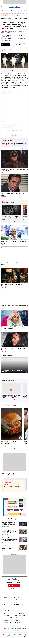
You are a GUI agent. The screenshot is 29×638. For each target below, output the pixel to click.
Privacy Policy (7, 622)
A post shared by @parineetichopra (14, 130)
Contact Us (6, 615)
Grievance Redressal (21, 615)
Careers (6, 620)
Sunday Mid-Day (20, 602)
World (5, 604)
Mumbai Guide (19, 604)
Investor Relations (20, 618)
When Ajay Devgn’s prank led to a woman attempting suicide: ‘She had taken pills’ (14, 144)
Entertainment (7, 599)
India (5, 602)
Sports (17, 597)
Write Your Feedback (13, 585)
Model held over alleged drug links (16, 15)
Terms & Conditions (21, 613)
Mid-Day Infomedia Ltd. (18, 628)
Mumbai (6, 597)
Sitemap (18, 622)
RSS (17, 620)
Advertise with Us (8, 618)
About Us (6, 613)
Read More (15, 135)
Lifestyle (18, 599)
